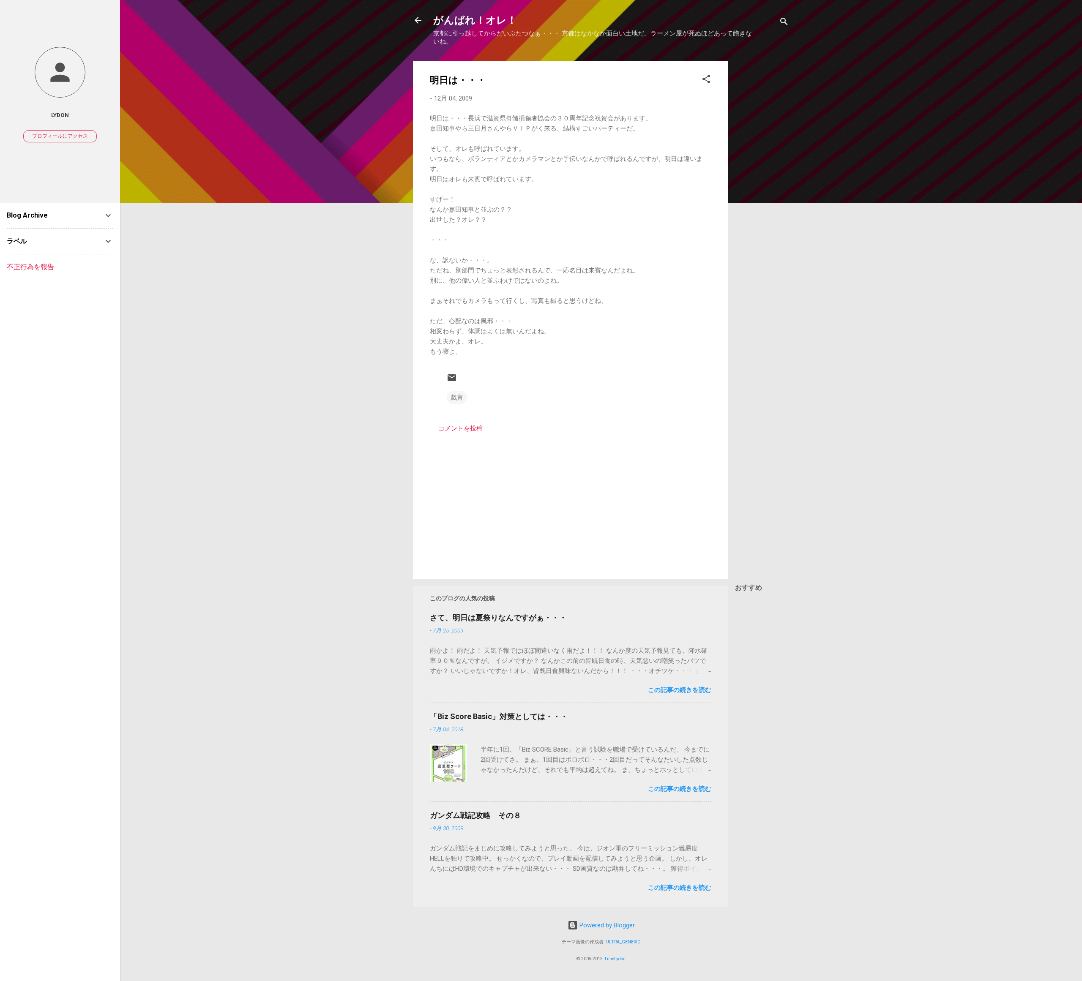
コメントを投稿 (460, 428)
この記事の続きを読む (679, 690)
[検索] (784, 23)
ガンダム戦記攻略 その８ (475, 815)
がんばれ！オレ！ (475, 20)
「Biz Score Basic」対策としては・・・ (499, 716)
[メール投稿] (452, 380)
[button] (706, 80)
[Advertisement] (762, 188)
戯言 (457, 397)
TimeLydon (615, 959)
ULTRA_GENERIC (623, 942)
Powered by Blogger (606, 925)
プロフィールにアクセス (60, 136)
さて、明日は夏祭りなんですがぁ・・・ (498, 617)
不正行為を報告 (30, 267)
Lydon (60, 115)
